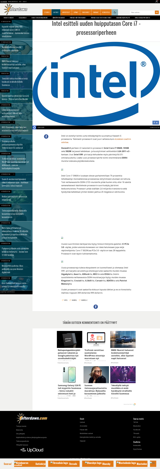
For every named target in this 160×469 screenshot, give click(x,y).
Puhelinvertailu (13, 1)
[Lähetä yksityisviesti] (47, 127)
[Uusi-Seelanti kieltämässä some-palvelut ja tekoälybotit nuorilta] (16, 283)
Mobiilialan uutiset (86, 433)
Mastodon (137, 426)
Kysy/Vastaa (137, 449)
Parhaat (95, 12)
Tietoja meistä (21, 426)
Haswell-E (84, 300)
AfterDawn (4, 1)
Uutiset (55, 12)
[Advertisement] (96, 212)
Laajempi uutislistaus (7, 292)
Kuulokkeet (23, 18)
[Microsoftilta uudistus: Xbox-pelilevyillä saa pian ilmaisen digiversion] (16, 267)
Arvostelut (66, 12)
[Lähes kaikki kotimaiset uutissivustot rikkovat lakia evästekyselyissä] (16, 111)
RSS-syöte (136, 437)
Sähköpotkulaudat (59, 18)
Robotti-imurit (9, 18)
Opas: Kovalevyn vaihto (142, 18)
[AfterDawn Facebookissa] (127, 12)
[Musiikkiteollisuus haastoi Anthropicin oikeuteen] (16, 47)
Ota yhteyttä (20, 434)
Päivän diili (83, 430)
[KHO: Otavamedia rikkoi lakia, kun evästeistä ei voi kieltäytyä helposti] (16, 128)
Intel (66, 300)
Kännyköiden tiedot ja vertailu (90, 437)
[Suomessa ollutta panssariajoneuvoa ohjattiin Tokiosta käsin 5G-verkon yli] (16, 143)
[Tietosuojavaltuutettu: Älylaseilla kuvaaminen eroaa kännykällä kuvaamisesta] (16, 212)
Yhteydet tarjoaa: (22, 445)
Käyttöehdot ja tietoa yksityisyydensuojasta (31, 437)
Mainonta (19, 430)
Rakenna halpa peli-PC (123, 18)
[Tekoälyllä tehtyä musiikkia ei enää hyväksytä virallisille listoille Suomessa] (16, 80)
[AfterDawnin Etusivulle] (16, 9)
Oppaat (76, 12)
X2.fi (20, 1)
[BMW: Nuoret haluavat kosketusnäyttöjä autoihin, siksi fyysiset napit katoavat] (16, 63)
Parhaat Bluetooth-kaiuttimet (101, 18)
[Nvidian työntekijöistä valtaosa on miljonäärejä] (16, 197)
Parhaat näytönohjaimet (78, 18)
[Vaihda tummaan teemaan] (115, 12)
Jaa (157, 123)
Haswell (74, 300)
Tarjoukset (86, 12)
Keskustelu (106, 12)
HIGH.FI (25, 1)
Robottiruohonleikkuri (40, 18)
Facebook (136, 430)
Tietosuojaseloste (22, 441)
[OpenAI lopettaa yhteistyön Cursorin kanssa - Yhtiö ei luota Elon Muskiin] (16, 96)
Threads (136, 433)
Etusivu (47, 12)
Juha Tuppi (41, 127)
